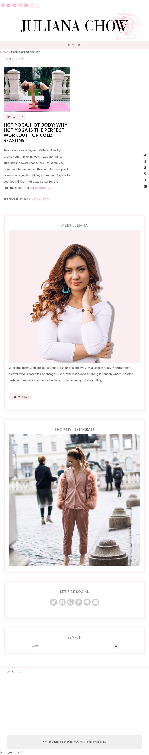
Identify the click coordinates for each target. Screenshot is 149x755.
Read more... (19, 396)
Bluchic (100, 741)
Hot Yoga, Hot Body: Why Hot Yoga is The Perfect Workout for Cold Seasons (36, 132)
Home (4, 51)
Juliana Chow (68, 741)
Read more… (43, 187)
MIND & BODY (14, 116)
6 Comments (40, 199)
